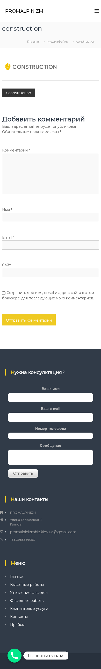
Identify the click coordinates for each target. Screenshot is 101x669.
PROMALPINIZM (24, 11)
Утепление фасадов (29, 592)
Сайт (6, 265)
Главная (17, 576)
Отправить (23, 473)
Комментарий (16, 150)
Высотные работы (27, 584)
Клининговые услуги (29, 608)
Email (8, 237)
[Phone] (14, 656)
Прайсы (17, 624)
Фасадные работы (27, 600)
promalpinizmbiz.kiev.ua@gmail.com (43, 532)
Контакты (19, 616)
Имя (7, 210)
